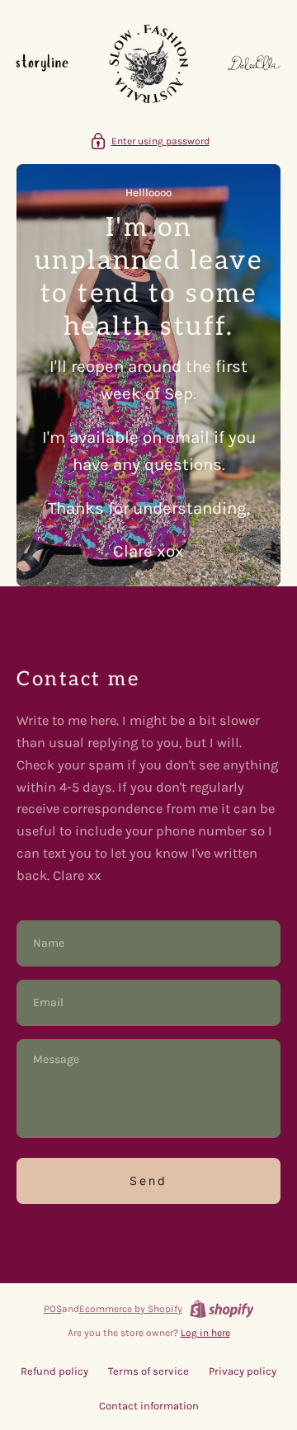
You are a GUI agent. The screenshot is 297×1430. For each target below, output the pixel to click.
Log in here (205, 1332)
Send (148, 1181)
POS (53, 1309)
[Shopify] (222, 1309)
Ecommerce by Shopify (130, 1309)
